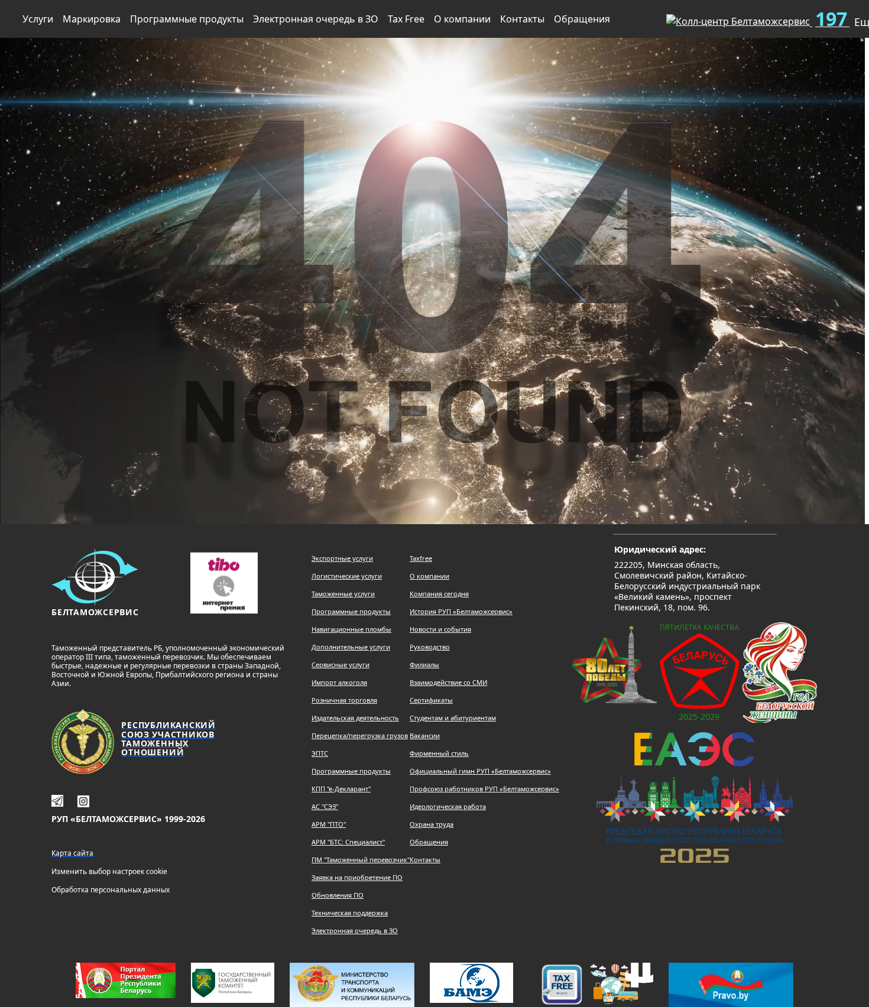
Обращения (582, 18)
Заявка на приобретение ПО (357, 877)
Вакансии (425, 735)
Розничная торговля (344, 700)
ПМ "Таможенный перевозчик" (361, 859)
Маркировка (92, 18)
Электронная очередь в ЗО (315, 18)
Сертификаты (431, 700)
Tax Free (406, 18)
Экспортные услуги (342, 558)
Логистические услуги (347, 575)
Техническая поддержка (350, 912)
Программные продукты (187, 18)
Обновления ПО (338, 895)
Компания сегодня (439, 593)
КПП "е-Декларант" (341, 788)
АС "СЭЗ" (325, 806)
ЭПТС (320, 753)
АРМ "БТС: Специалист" (348, 841)
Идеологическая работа (448, 806)
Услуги (37, 18)
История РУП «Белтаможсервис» (461, 611)
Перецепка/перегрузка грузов (360, 735)
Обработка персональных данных (110, 890)
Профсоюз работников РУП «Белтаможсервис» (484, 788)
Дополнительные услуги (351, 646)
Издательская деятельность (355, 717)
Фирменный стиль (439, 753)
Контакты (522, 18)
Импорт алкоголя (339, 682)
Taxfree (421, 558)
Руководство (430, 646)
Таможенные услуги (343, 593)
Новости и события (440, 629)
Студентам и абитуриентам (453, 717)
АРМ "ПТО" (329, 824)
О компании (462, 18)
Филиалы (424, 664)
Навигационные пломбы (351, 629)
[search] (638, 16)
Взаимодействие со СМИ (448, 682)
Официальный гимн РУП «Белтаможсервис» (480, 770)
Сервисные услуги (340, 664)
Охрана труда (431, 824)
